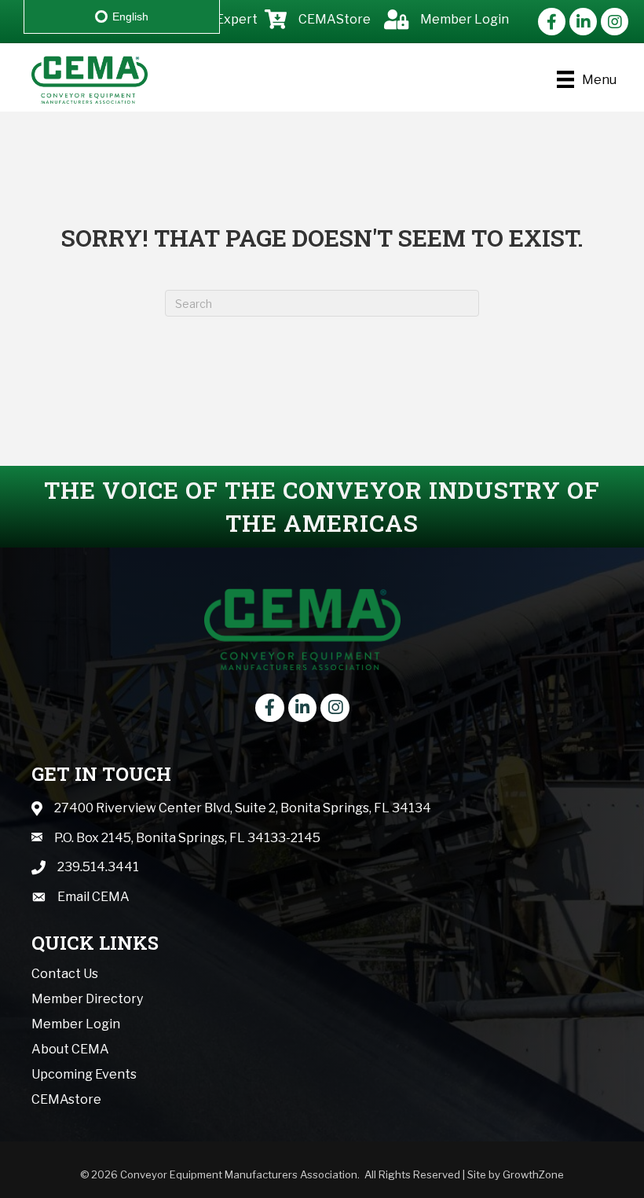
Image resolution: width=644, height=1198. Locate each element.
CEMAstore (66, 1099)
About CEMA (70, 1049)
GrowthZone (533, 1174)
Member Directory (87, 998)
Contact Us (64, 973)
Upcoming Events (84, 1074)
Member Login (75, 1024)
